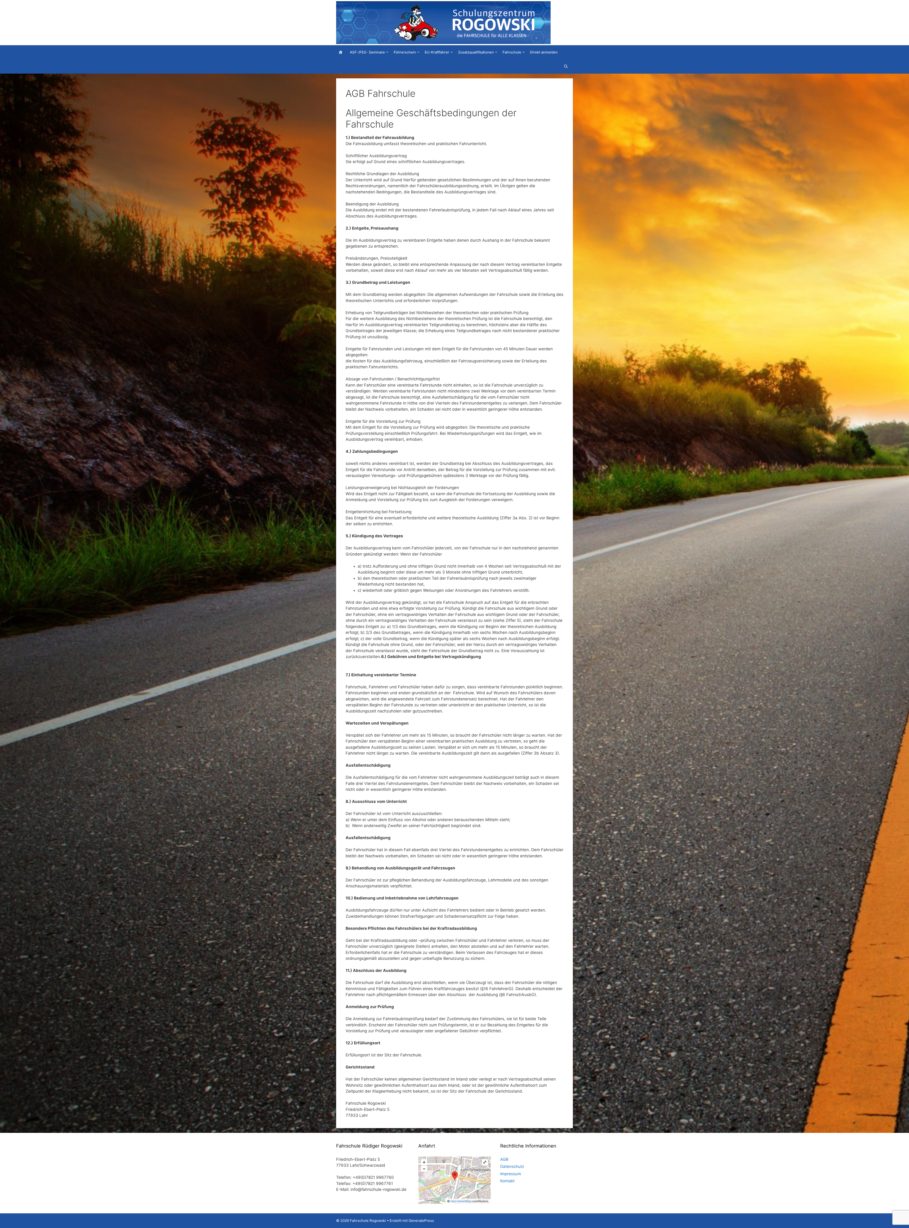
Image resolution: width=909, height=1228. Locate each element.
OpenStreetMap (461, 1201)
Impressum (510, 1173)
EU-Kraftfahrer (437, 52)
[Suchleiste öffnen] (567, 66)
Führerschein (405, 52)
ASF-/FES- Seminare (367, 52)
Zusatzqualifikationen (476, 52)
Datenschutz (512, 1166)
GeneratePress (421, 1220)
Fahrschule (512, 52)
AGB (504, 1159)
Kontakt (507, 1181)
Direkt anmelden (544, 52)
